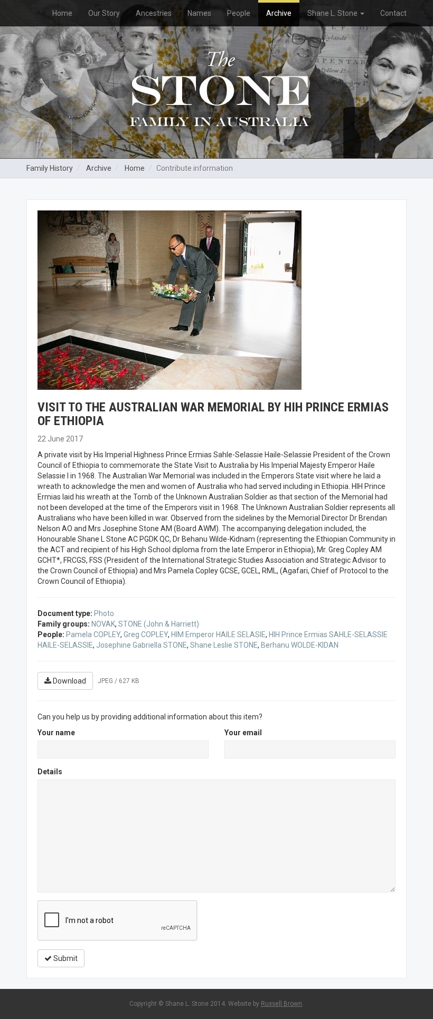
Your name (56, 732)
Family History (49, 168)
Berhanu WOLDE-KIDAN (299, 645)
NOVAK (103, 624)
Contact (393, 13)
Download (68, 681)
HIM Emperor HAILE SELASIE (218, 634)
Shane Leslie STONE (224, 645)
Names (199, 13)
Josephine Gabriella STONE (141, 645)
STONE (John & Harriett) (158, 624)
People (238, 13)
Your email (243, 732)
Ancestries (154, 13)
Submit (65, 958)
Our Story (104, 13)
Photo (104, 613)
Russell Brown (281, 1003)
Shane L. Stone (333, 13)
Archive (278, 13)
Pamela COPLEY (93, 634)
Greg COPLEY (146, 634)
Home (62, 13)
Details (49, 771)
